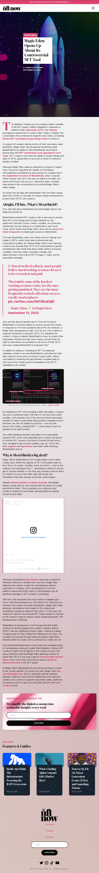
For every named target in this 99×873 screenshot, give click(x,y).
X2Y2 (40, 130)
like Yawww (32, 579)
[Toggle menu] (93, 8)
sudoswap (30, 130)
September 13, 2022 (23, 313)
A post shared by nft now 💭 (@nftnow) (33, 569)
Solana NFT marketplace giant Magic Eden (25, 138)
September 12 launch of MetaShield (25, 175)
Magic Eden (53, 405)
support (12, 446)
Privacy (49, 837)
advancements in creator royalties (28, 482)
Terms (49, 830)
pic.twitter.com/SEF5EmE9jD (31, 301)
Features (30, 35)
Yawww (53, 130)
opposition (26, 446)
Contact (49, 824)
